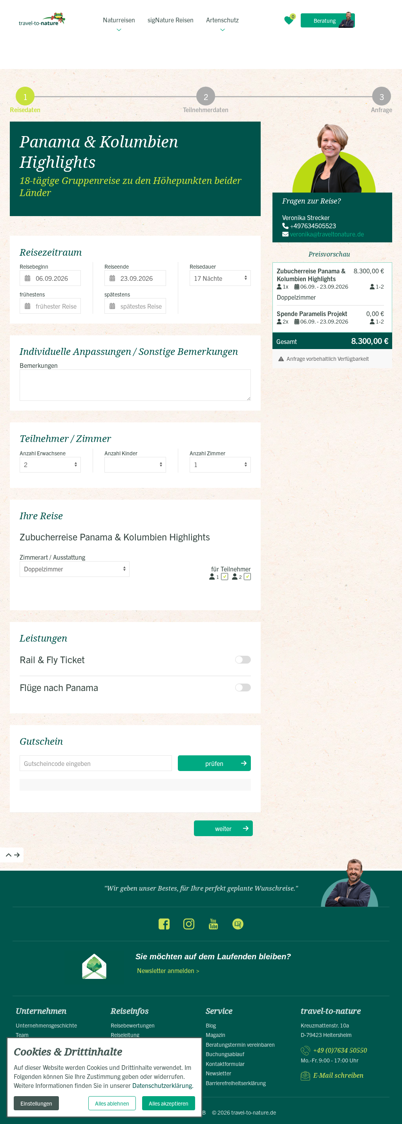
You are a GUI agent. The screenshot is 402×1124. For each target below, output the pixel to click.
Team (22, 1034)
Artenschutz (222, 20)
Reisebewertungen (133, 1025)
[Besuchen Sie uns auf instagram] (188, 924)
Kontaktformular (225, 1063)
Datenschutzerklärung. (163, 1085)
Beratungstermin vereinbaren (240, 1044)
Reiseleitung (125, 1034)
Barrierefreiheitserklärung (236, 1082)
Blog (211, 1025)
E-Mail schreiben (338, 1075)
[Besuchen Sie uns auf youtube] (213, 924)
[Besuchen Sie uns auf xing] (237, 924)
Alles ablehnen (112, 1103)
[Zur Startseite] (42, 18)
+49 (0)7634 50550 (340, 1050)
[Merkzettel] (288, 20)
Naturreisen (119, 20)
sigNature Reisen (171, 20)
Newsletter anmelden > (168, 970)
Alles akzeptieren (168, 1103)
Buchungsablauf (225, 1053)
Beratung (325, 20)
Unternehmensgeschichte (46, 1025)
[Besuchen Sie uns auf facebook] (164, 924)
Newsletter (218, 1073)
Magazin (215, 1034)
